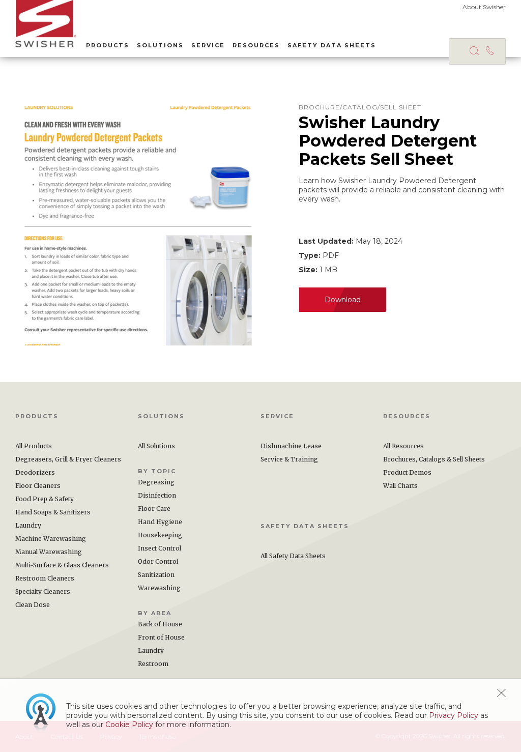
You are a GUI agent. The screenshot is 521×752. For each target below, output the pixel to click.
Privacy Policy (453, 715)
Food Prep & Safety (44, 499)
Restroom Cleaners (44, 578)
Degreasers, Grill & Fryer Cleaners (68, 459)
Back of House (160, 624)
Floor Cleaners (38, 485)
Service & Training (289, 459)
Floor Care (154, 508)
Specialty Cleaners (42, 591)
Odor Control (158, 561)
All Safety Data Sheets (293, 556)
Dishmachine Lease (291, 446)
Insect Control (159, 548)
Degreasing (156, 482)
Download (343, 299)
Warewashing (159, 588)
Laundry (28, 525)
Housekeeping (160, 535)
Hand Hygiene (160, 522)
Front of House (161, 637)
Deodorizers (35, 472)
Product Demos (407, 472)
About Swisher (484, 7)
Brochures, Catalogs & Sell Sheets (434, 459)
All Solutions (156, 446)
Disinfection (157, 495)
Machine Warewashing (50, 538)
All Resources (403, 446)
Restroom (153, 664)
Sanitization (156, 575)
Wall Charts (400, 485)
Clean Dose (32, 605)
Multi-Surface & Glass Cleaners (62, 565)
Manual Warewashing (48, 552)
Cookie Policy (129, 724)
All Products (33, 446)
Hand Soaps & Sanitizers (53, 512)
